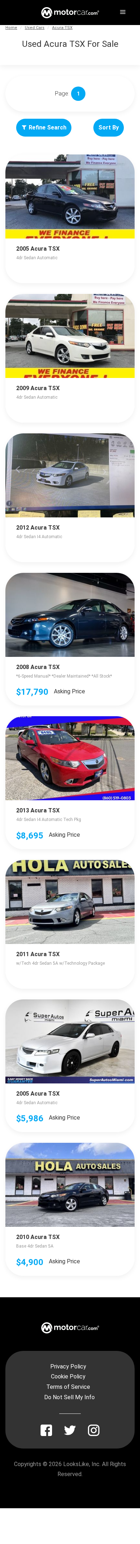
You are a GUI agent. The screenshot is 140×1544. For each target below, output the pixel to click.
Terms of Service (68, 1386)
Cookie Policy (68, 1376)
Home (11, 27)
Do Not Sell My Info (69, 1397)
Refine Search (47, 127)
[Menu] (122, 10)
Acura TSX (62, 27)
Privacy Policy (68, 1366)
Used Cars (35, 27)
